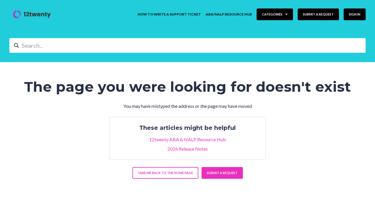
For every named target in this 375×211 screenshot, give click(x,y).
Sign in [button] (354, 14)
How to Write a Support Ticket (169, 14)
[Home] (31, 14)
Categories (272, 14)
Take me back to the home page (165, 173)
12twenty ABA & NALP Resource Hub (187, 139)
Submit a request (318, 14)
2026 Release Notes (187, 149)
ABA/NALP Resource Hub (229, 14)
